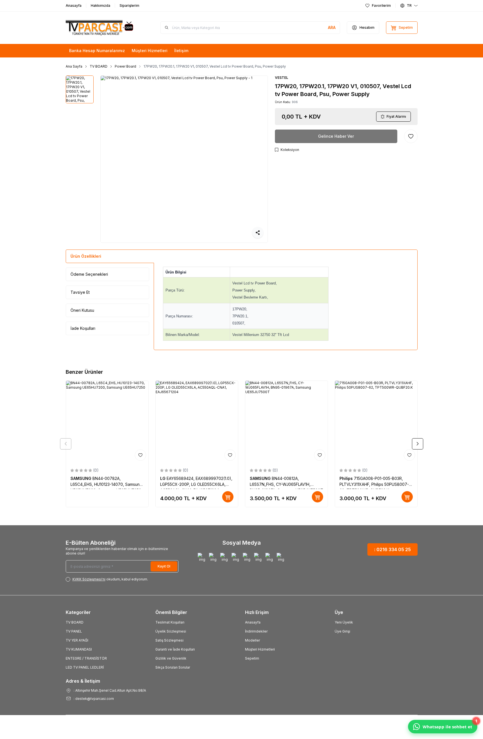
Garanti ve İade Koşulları (175, 649)
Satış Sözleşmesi (169, 640)
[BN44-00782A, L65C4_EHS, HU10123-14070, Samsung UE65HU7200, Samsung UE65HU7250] (107, 422)
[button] (65, 443)
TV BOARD (98, 66)
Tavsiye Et (80, 292)
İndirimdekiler (256, 631)
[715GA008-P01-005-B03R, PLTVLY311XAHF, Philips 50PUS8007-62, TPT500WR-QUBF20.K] (376, 422)
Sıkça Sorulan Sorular (172, 667)
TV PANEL (74, 631)
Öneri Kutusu (82, 310)
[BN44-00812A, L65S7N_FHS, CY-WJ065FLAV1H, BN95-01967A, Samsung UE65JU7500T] (286, 422)
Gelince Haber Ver (336, 136)
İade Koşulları (82, 328)
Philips (346, 478)
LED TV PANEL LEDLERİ (85, 667)
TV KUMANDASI (79, 649)
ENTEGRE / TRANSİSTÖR (86, 658)
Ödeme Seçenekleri (89, 274)
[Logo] (99, 27)
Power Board (125, 66)
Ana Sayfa (74, 66)
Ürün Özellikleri (85, 256)
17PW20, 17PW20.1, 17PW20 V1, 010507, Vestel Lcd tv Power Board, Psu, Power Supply (215, 66)
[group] (184, 159)
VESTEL (281, 77)
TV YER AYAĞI (77, 640)
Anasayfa (253, 622)
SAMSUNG (81, 478)
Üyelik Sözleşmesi (170, 631)
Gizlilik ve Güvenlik (170, 658)
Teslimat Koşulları (169, 622)
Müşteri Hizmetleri (260, 649)
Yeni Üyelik (344, 622)
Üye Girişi (342, 631)
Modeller (252, 640)
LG (163, 478)
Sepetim (252, 658)
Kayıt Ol (164, 566)
